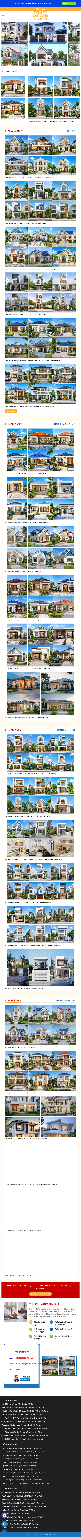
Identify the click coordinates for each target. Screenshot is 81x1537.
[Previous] (5, 44)
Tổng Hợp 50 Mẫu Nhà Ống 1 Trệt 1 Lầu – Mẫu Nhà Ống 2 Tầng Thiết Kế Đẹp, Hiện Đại (27, 816)
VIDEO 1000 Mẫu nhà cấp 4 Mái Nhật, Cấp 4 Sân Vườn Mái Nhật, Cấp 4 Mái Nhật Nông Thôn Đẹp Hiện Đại (32, 360)
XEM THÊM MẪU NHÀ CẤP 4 (64, 424)
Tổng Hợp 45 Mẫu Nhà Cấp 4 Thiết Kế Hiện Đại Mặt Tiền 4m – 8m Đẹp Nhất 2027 (26, 522)
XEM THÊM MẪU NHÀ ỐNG (65, 730)
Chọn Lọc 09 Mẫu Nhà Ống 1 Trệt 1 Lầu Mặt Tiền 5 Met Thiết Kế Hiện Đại (24, 988)
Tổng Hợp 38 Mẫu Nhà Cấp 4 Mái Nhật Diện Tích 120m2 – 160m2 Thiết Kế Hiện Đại (27, 717)
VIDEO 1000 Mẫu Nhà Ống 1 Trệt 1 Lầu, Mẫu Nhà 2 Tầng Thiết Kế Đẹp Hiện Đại (25, 223)
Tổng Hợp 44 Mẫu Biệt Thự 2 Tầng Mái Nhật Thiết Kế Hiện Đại (21, 1093)
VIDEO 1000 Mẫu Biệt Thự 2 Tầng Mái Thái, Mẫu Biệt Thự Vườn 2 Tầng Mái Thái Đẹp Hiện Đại (29, 177)
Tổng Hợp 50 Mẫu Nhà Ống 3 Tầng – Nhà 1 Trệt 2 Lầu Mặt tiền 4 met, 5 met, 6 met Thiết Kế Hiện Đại (31, 774)
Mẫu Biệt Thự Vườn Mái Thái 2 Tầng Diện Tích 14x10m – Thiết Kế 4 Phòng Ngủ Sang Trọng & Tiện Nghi (32, 1184)
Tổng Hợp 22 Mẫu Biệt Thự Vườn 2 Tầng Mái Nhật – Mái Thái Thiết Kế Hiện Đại (26, 1138)
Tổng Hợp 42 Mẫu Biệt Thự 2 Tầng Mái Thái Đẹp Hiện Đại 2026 (21, 121)
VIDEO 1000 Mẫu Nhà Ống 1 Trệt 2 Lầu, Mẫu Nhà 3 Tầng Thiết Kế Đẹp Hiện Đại (25, 314)
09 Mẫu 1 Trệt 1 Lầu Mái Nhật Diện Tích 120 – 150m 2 (19, 1276)
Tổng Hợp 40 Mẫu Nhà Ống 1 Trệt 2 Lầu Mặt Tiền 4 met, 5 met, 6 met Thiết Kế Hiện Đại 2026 (29, 902)
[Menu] (2, 14)
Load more (11, 411)
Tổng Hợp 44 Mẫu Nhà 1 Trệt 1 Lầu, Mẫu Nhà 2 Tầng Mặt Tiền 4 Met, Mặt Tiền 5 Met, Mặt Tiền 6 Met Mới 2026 (34, 945)
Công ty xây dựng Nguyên (40, 15)
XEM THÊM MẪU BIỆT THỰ (65, 1001)
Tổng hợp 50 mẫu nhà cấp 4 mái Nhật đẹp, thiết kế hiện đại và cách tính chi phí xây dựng (28, 473)
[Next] (75, 44)
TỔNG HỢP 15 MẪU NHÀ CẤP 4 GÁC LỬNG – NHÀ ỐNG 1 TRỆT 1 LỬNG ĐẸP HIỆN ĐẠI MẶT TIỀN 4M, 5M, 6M (33, 859)
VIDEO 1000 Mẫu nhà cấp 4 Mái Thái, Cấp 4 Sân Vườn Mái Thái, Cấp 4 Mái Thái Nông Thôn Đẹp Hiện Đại (32, 269)
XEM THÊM (71, 131)
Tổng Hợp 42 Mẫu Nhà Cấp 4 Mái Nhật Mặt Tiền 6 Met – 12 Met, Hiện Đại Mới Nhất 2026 (28, 620)
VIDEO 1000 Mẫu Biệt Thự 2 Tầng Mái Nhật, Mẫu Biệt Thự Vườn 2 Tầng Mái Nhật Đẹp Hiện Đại (29, 406)
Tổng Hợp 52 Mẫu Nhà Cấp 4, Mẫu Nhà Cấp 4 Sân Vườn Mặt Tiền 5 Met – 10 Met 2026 (27, 668)
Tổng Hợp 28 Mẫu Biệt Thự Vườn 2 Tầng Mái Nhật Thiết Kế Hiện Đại (23, 1230)
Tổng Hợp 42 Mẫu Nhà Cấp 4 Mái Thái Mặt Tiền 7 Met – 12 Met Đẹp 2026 (24, 571)
